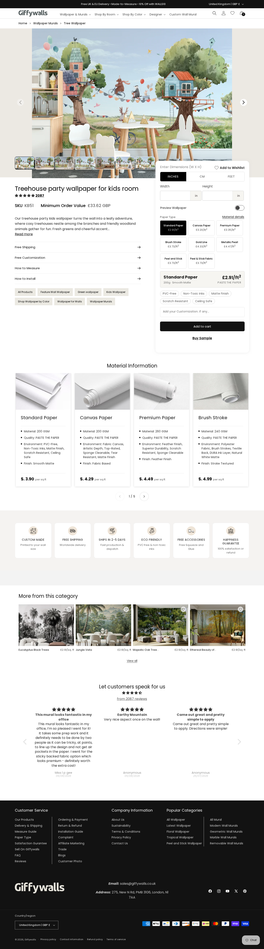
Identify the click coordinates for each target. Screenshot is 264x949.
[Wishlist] (232, 13)
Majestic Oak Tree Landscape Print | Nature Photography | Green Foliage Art (147, 650)
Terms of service (116, 939)
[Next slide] (144, 496)
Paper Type (23, 837)
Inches (173, 176)
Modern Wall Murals (224, 826)
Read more (24, 234)
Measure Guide (26, 832)
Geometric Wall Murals (226, 832)
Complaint (65, 837)
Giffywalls (30, 939)
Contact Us (120, 843)
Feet (231, 176)
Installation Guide (70, 832)
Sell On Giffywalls (27, 849)
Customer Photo (70, 861)
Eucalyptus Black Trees (34, 650)
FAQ (18, 855)
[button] (75, 14)
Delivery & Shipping (28, 826)
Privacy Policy (121, 837)
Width (165, 186)
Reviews (20, 861)
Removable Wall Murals (226, 843)
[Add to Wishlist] (69, 609)
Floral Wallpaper (178, 832)
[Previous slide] (119, 496)
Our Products (24, 820)
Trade (62, 849)
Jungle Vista (84, 650)
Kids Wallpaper (115, 292)
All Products (25, 292)
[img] (132, 693)
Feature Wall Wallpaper (55, 292)
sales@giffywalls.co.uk (132, 883)
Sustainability (121, 826)
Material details (233, 217)
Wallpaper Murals (45, 23)
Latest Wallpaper (179, 826)
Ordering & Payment (73, 820)
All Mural (216, 820)
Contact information (71, 939)
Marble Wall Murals (223, 837)
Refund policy (95, 939)
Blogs (62, 855)
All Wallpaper (176, 820)
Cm (202, 176)
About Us (118, 820)
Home (23, 23)
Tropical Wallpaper (180, 837)
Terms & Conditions (126, 832)
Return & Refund (70, 826)
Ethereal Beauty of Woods (202, 650)
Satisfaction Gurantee (31, 843)
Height (207, 186)
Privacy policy (48, 939)
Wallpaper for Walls (69, 301)
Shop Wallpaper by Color (33, 301)
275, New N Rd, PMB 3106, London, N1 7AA (132, 895)
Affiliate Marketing (71, 843)
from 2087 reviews (132, 698)
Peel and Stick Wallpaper (184, 843)
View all (132, 661)
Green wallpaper (88, 292)
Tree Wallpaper (75, 23)
